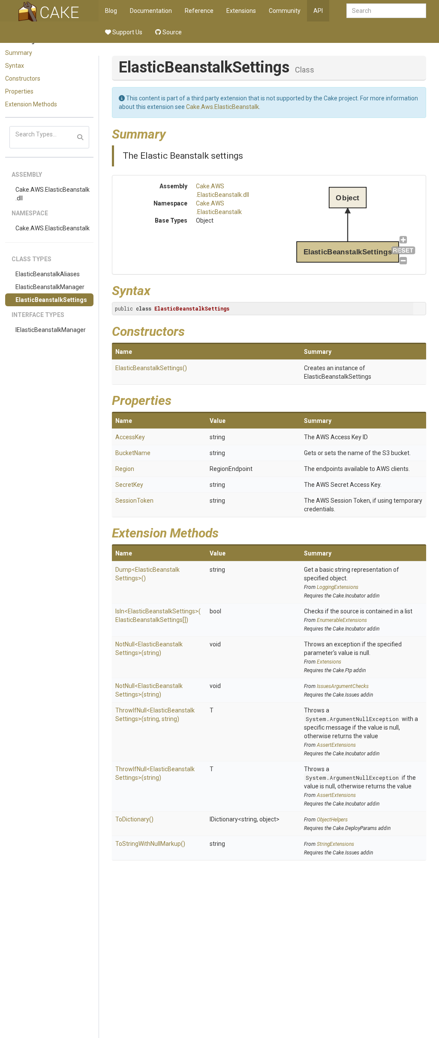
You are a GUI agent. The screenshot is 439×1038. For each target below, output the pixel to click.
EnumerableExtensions (342, 620)
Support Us (126, 32)
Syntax (14, 65)
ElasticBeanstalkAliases (47, 274)
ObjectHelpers (332, 820)
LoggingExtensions (337, 587)
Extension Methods (31, 104)
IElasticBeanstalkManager (50, 329)
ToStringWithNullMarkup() (150, 843)
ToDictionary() (134, 819)
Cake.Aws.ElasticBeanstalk (222, 106)
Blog (111, 10)
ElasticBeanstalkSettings (51, 299)
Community (285, 10)
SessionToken (134, 500)
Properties (19, 91)
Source (171, 32)
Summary (18, 52)
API (318, 10)
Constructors (22, 78)
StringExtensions (335, 844)
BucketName (132, 453)
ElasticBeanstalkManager (49, 287)
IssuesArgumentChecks (343, 686)
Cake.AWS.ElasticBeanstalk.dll (52, 194)
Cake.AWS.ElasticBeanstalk (52, 228)
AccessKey (130, 437)
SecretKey (129, 484)
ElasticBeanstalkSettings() (151, 368)
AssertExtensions (336, 745)
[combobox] (386, 10)
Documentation (151, 10)
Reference (199, 10)
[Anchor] (172, 133)
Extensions (241, 10)
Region (124, 468)
